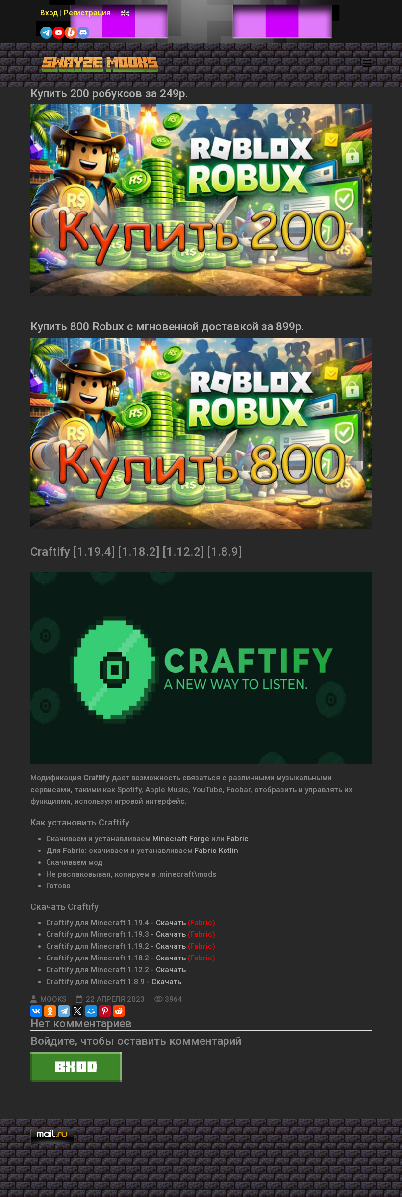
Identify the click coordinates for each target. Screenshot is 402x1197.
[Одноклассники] (50, 1011)
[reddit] (119, 1011)
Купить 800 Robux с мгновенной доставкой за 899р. (167, 326)
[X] (77, 1011)
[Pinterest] (105, 1011)
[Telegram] (64, 1011)
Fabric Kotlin (216, 850)
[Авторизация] (201, 1067)
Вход (49, 12)
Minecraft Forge (180, 838)
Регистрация (87, 12)
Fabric (237, 838)
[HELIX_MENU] (367, 64)
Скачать (171, 922)
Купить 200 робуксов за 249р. (109, 93)
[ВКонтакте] (36, 1011)
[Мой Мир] (91, 1011)
